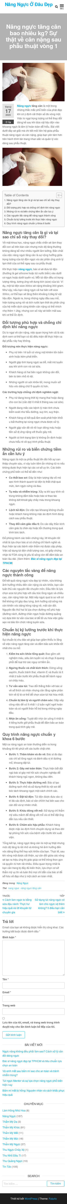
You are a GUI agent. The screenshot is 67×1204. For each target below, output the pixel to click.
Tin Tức (6, 1166)
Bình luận (9, 937)
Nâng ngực (24, 106)
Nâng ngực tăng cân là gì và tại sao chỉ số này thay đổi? (33, 201)
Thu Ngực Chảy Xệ (13, 1150)
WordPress (31, 1198)
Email (6, 992)
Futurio (53, 1198)
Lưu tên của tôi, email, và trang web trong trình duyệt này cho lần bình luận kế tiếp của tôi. (31, 1024)
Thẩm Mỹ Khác (11, 1127)
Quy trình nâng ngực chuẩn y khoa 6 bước (28, 223)
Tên (5, 979)
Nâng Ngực (22, 883)
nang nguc (13, 888)
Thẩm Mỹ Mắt (10, 1133)
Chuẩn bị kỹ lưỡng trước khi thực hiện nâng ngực (32, 219)
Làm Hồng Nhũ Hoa (14, 1110)
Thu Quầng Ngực (12, 1161)
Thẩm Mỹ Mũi (10, 1138)
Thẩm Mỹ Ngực (11, 1144)
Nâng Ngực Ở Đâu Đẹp (29, 4)
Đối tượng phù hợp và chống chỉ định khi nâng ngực (33, 207)
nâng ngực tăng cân (31, 888)
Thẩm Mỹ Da (9, 1121)
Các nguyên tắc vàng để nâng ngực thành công (31, 215)
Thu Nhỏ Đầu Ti (11, 1155)
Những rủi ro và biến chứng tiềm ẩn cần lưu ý (30, 211)
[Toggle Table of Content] (57, 195)
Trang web (8, 1005)
